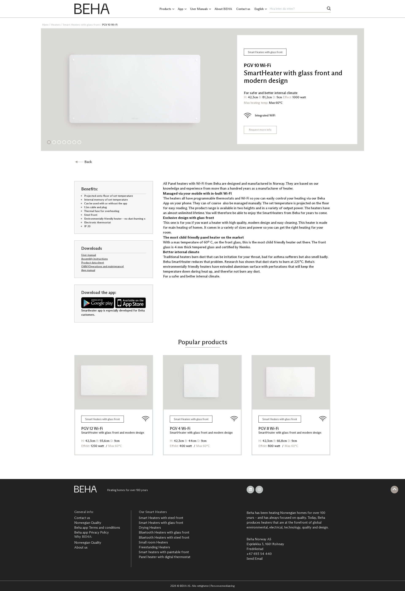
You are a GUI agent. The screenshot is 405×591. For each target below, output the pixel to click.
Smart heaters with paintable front (164, 552)
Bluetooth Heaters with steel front (164, 537)
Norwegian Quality (87, 523)
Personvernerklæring (223, 585)
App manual (88, 270)
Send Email (255, 559)
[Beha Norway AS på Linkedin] (250, 489)
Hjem (45, 24)
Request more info (260, 129)
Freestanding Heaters (154, 547)
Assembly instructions (94, 258)
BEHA (92, 9)
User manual (88, 255)
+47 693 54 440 (259, 554)
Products (165, 9)
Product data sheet (92, 262)
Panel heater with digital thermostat (164, 557)
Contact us (243, 9)
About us (81, 547)
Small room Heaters (153, 542)
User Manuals (199, 9)
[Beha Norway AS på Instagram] (259, 489)
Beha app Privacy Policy (91, 532)
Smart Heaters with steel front (161, 518)
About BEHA (223, 9)
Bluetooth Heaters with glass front (164, 532)
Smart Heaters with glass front (81, 24)
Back (88, 162)
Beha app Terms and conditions (97, 527)
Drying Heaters (150, 527)
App (180, 9)
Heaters (56, 24)
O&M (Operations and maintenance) (102, 266)
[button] (49, 142)
